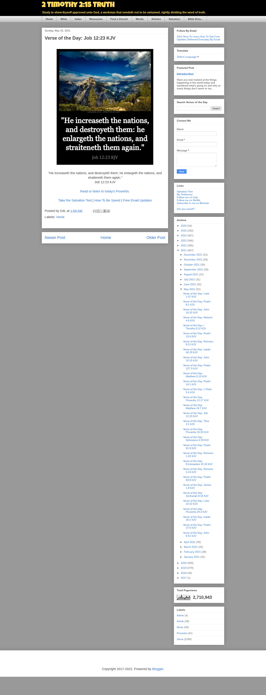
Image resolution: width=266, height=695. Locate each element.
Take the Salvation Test (75, 200)
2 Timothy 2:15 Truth (78, 5)
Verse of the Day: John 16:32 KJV (196, 311)
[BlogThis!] (98, 211)
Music (180, 627)
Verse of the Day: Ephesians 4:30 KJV (196, 439)
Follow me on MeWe (188, 200)
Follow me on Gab (187, 197)
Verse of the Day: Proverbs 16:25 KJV (196, 431)
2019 (184, 567)
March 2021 (191, 546)
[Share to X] (101, 211)
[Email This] (94, 211)
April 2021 (190, 542)
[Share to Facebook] (105, 211)
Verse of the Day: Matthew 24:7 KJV (195, 407)
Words (140, 19)
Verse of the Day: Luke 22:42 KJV (196, 502)
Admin (180, 615)
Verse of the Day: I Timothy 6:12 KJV (194, 327)
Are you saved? (186, 208)
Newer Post (55, 237)
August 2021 (191, 274)
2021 (184, 250)
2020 (184, 563)
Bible (64, 19)
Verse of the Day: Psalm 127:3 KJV (197, 367)
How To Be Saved (107, 200)
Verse (60, 217)
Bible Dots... (195, 19)
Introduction (185, 74)
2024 (184, 235)
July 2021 (190, 279)
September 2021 (194, 269)
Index (78, 19)
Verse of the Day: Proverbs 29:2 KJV (195, 510)
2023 (184, 240)
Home (49, 19)
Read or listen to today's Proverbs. (105, 191)
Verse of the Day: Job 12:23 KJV (195, 415)
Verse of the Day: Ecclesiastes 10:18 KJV (197, 463)
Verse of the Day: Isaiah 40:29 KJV (196, 351)
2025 (184, 230)
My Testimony (185, 194)
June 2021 (190, 284)
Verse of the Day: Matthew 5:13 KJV (195, 375)
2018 (184, 572)
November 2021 (193, 259)
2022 (184, 245)
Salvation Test (185, 191)
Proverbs (182, 633)
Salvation (174, 19)
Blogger (157, 669)
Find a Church (119, 19)
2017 (184, 577)
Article (180, 621)
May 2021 (190, 289)
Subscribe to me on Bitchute (193, 203)
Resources (96, 19)
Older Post (156, 237)
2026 (184, 225)
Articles (156, 19)
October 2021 (192, 264)
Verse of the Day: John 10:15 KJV (196, 359)
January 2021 (192, 556)
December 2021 (193, 254)
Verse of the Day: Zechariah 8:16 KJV (195, 494)
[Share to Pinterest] (108, 211)
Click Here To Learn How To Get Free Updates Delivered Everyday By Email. (199, 38)
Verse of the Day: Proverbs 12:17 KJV (196, 399)
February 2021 (193, 551)
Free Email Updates (137, 200)
